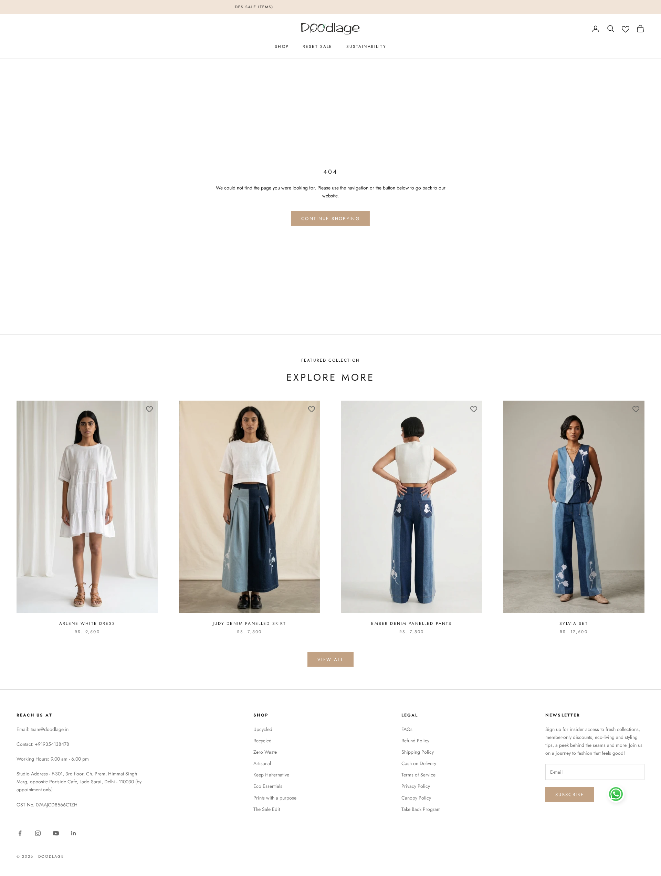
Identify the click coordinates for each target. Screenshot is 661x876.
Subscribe (569, 794)
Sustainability (366, 46)
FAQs (406, 729)
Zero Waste (265, 752)
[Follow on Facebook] (20, 833)
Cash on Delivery (418, 763)
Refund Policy (415, 740)
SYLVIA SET (573, 623)
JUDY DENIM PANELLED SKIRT (249, 623)
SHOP (282, 46)
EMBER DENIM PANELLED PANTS (411, 623)
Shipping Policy (417, 752)
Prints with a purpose (274, 797)
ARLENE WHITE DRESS (87, 623)
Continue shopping (330, 218)
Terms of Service (418, 774)
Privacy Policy (415, 786)
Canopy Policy (416, 797)
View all (330, 659)
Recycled (262, 740)
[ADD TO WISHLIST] (149, 409)
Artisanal (262, 763)
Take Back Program (421, 809)
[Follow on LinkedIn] (73, 833)
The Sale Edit (266, 809)
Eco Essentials (267, 786)
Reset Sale (318, 46)
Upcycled (262, 729)
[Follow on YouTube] (55, 833)
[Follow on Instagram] (37, 833)
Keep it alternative (271, 774)
